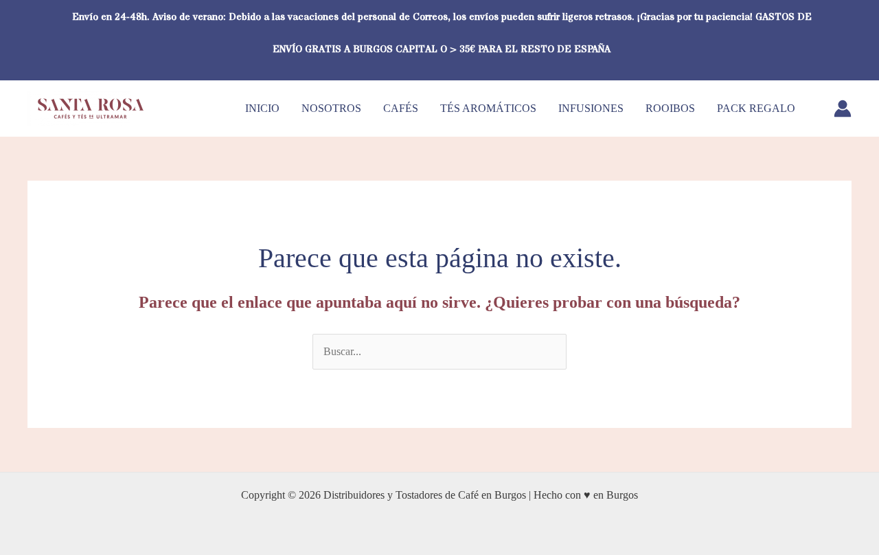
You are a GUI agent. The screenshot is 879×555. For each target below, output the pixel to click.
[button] (847, 39)
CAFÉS (400, 108)
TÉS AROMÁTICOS (488, 108)
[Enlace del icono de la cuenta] (843, 108)
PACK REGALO (756, 108)
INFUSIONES (591, 108)
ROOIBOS (670, 108)
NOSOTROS (331, 108)
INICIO (262, 108)
